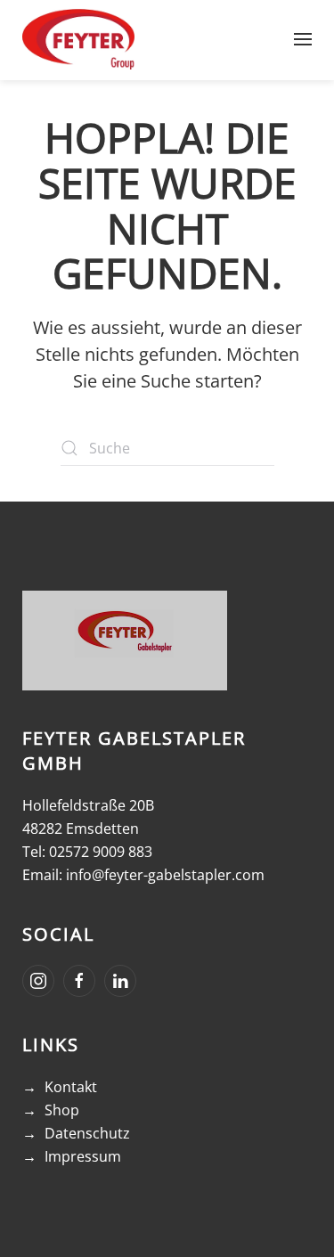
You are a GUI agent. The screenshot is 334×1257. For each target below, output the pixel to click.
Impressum (83, 1156)
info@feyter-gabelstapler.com (165, 875)
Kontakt (71, 1087)
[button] (303, 39)
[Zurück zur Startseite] (78, 39)
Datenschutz (87, 1133)
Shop (62, 1110)
